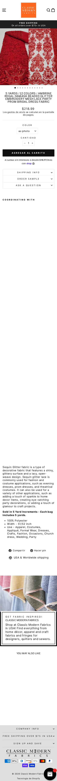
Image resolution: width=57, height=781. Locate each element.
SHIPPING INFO (28, 172)
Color (27, 125)
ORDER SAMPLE (28, 179)
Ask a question (28, 185)
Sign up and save (28, 743)
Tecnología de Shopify (28, 778)
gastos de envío (16, 112)
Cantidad (28, 138)
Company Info (27, 729)
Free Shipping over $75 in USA (28, 736)
